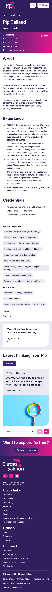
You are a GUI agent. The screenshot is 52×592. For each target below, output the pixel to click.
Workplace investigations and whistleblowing (23, 281)
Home (5, 15)
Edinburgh (7, 536)
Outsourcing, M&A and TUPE (17, 261)
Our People (15, 15)
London (6, 540)
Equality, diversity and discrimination (19, 255)
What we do (8, 498)
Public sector (39, 304)
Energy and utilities (24, 293)
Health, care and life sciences (17, 304)
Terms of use (8, 579)
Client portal (8, 566)
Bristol (5, 532)
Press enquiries (9, 554)
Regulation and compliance (14, 522)
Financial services (12, 298)
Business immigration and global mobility (21, 231)
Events (6, 514)
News (5, 510)
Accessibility (8, 583)
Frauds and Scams (41, 579)
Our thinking (8, 502)
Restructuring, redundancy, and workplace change (22, 268)
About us (7, 506)
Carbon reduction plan (12, 587)
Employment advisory (28, 243)
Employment (9, 243)
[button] (8, 431)
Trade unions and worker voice (17, 275)
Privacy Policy (23, 579)
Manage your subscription (14, 562)
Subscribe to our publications (15, 558)
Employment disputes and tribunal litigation (22, 249)
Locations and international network (18, 518)
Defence (8, 293)
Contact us (7, 550)
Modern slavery (23, 583)
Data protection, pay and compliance (20, 237)
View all (9, 363)
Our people (7, 494)
